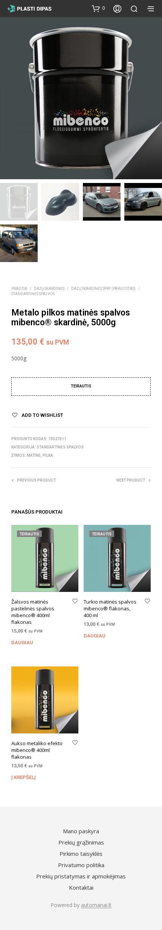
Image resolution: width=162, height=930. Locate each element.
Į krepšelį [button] (23, 777)
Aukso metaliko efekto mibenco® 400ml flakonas (37, 749)
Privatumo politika (81, 865)
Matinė (34, 455)
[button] (98, 8)
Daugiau (22, 642)
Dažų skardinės (49, 289)
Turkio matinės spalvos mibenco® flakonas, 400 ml (110, 608)
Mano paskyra (81, 831)
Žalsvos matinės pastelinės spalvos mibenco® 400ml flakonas (32, 611)
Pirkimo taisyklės (81, 853)
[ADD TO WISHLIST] (75, 601)
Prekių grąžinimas (81, 842)
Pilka (48, 455)
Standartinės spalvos (33, 294)
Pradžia (19, 289)
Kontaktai (81, 887)
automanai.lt (96, 905)
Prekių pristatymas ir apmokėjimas (81, 876)
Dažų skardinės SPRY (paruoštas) (103, 289)
